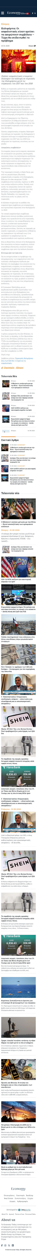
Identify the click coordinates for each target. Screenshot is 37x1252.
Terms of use (19, 1214)
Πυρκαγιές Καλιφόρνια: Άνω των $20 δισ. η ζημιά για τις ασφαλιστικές (17, 360)
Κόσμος (5, 23)
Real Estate (8, 1198)
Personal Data (30, 1214)
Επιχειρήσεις (9, 1195)
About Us (5, 1214)
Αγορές (12, 1201)
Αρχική (11, 1214)
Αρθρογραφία (22, 1201)
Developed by (12, 1210)
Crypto (30, 1198)
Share (31, 46)
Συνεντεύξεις (20, 1198)
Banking (29, 1195)
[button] (2, 13)
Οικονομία (20, 1195)
